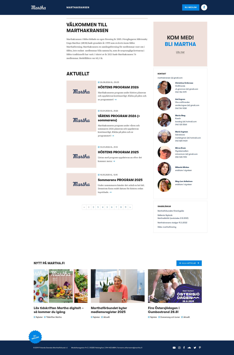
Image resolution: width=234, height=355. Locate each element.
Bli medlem (191, 7)
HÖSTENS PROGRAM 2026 (118, 87)
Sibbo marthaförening (167, 227)
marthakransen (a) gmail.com (170, 78)
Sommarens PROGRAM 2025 (120, 180)
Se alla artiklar (187, 263)
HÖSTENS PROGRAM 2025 (118, 152)
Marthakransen (77, 7)
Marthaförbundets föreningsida (171, 211)
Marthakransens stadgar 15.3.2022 (172, 223)
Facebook (204, 7)
